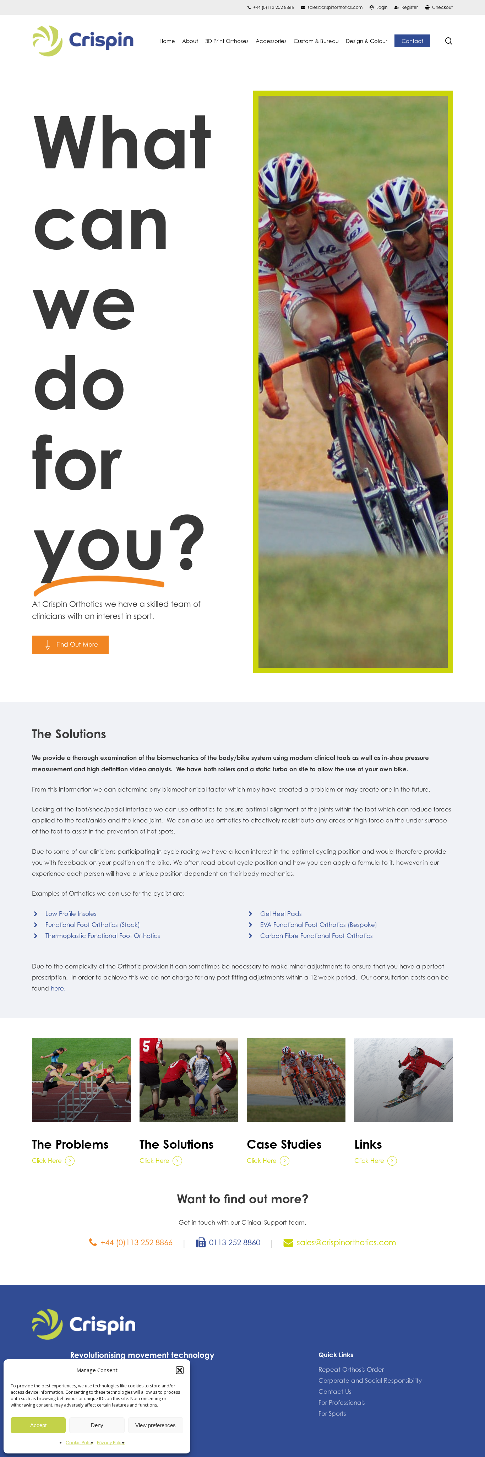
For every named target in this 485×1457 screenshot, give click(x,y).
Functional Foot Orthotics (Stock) (92, 924)
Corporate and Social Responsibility (370, 1380)
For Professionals (341, 1402)
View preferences (155, 1425)
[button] (179, 1370)
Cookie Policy (79, 1442)
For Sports (332, 1413)
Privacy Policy (111, 1442)
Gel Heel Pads (281, 913)
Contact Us (335, 1391)
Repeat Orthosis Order (351, 1369)
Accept (38, 1425)
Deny (97, 1425)
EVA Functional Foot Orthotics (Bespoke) (318, 924)
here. (58, 988)
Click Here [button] (47, 1160)
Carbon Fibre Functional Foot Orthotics (316, 935)
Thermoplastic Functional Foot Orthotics (102, 935)
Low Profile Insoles (71, 913)
